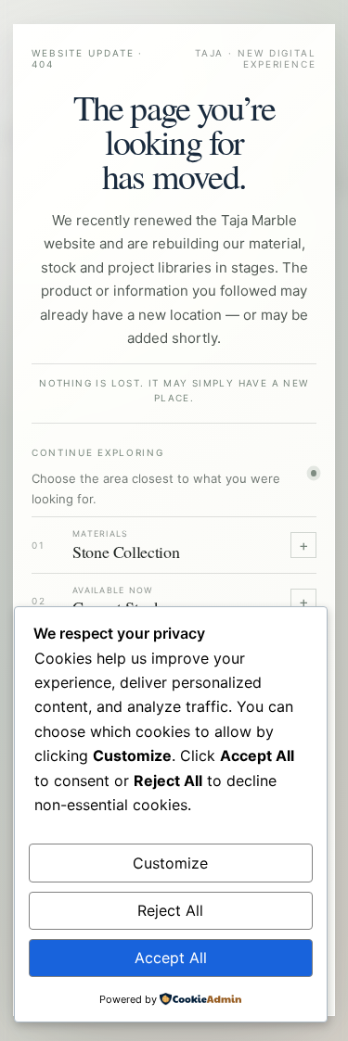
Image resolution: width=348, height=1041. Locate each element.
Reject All (170, 910)
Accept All (171, 957)
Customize (170, 863)
